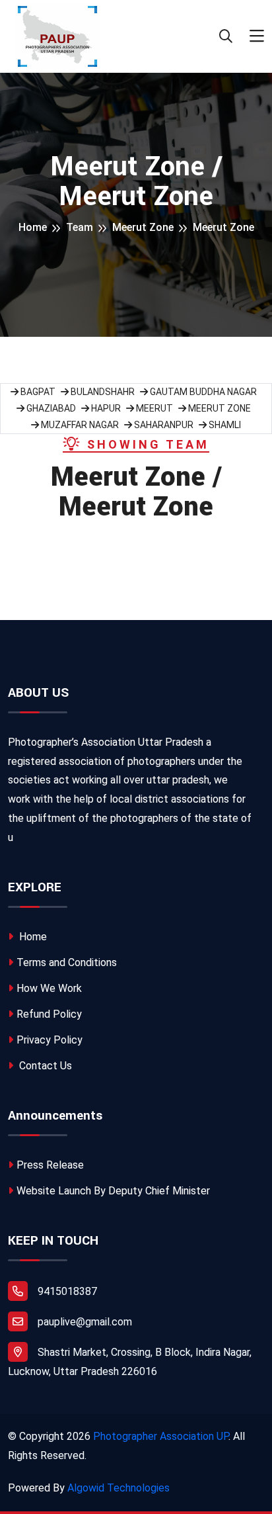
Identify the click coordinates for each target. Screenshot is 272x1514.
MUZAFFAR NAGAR (79, 425)
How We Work (49, 988)
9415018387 (67, 1291)
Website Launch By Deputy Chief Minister (113, 1190)
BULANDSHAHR (102, 391)
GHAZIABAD (50, 408)
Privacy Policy (50, 1040)
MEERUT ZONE (218, 408)
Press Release (50, 1165)
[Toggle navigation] (257, 36)
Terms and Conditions (67, 962)
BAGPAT (36, 391)
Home (32, 227)
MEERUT (153, 408)
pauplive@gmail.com (85, 1321)
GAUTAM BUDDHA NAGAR (202, 391)
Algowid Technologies (118, 1488)
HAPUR (105, 408)
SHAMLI (224, 425)
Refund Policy (49, 1014)
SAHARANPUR (162, 425)
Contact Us (44, 1065)
